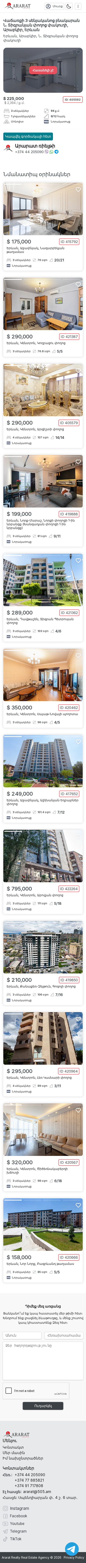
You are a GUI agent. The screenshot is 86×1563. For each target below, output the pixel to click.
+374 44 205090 (29, 152)
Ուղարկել (43, 1406)
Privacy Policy (74, 1557)
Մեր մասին (14, 1453)
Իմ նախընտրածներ (23, 1458)
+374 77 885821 (29, 1480)
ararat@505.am (27, 1491)
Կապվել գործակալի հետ (28, 136)
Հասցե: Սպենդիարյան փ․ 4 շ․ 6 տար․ (40, 1497)
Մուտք (58, 6)
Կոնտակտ (13, 1447)
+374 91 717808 (29, 1486)
